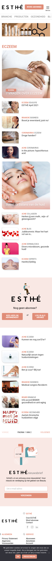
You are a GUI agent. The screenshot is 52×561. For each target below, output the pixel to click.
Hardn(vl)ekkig (29, 262)
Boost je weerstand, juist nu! (35, 120)
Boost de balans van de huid (25, 204)
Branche (6, 16)
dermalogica (33, 244)
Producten (21, 16)
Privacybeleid (29, 556)
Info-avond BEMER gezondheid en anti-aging (34, 401)
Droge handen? (29, 135)
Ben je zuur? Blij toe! (31, 370)
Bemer (24, 397)
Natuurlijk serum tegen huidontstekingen (33, 356)
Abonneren (30, 538)
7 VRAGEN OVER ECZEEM (24, 93)
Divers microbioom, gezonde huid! (35, 247)
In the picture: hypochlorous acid (35, 151)
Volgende (45, 432)
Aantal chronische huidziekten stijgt (30, 416)
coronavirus (32, 148)
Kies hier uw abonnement (12, 316)
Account (29, 543)
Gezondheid (38, 16)
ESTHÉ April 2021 (30, 105)
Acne (24, 148)
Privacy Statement (10, 538)
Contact (29, 522)
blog (29, 229)
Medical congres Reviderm (34, 385)
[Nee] (49, 553)
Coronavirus (28, 133)
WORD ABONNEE (34, 7)
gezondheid (34, 412)
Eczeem (9, 46)
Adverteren (30, 541)
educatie (33, 102)
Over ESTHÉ (31, 518)
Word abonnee (32, 520)
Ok (18, 556)
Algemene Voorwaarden (7, 542)
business (34, 117)
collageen (32, 214)
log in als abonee (40, 316)
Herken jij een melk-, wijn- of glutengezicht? (35, 217)
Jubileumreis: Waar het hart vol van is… (35, 232)
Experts (32, 259)
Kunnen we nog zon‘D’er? (34, 339)
